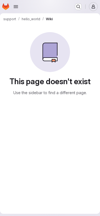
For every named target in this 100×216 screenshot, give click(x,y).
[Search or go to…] (78, 6)
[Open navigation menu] (15, 6)
